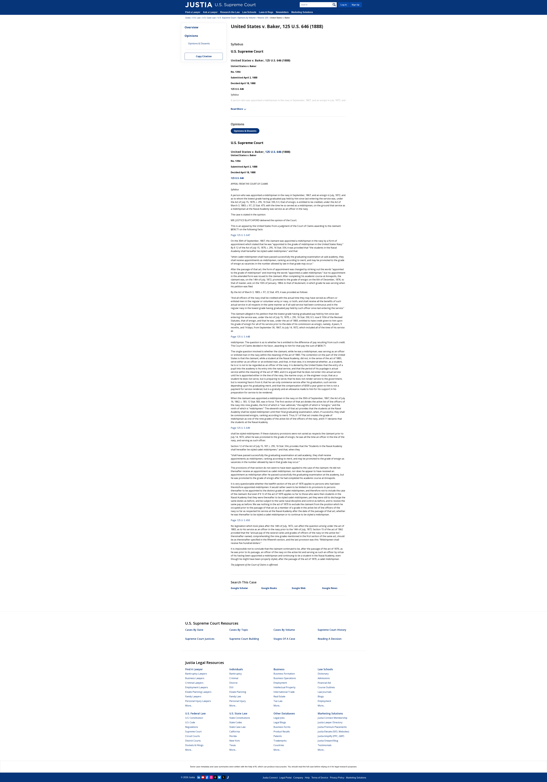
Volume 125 (262, 18)
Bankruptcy (235, 673)
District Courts (193, 740)
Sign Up (355, 5)
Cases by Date (194, 629)
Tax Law (278, 701)
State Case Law (237, 727)
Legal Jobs (279, 717)
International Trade (284, 691)
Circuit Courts (192, 736)
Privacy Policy (337, 777)
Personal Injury (237, 701)
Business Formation (284, 673)
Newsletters (282, 12)
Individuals (236, 669)
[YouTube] (203, 777)
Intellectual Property (284, 687)
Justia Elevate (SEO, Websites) (333, 731)
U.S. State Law (238, 713)
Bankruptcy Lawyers (196, 673)
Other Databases (284, 713)
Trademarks (280, 740)
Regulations (191, 727)
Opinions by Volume (247, 18)
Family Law (235, 696)
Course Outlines (326, 687)
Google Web (299, 588)
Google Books (269, 588)
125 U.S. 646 (273, 152)
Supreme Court (193, 731)
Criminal (233, 678)
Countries (279, 745)
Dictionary (323, 673)
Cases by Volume (284, 629)
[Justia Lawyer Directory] (227, 777)
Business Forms (282, 727)
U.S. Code (190, 722)
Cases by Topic (238, 629)
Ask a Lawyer (210, 12)
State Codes (235, 722)
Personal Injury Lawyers (198, 701)
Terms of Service (319, 777)
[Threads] (215, 777)
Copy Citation (204, 56)
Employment (280, 682)
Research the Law (230, 12)
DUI (231, 687)
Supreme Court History (332, 629)
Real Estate (279, 696)
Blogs (321, 696)
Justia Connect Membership (332, 717)
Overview (191, 27)
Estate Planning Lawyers (198, 691)
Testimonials (324, 745)
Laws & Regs (266, 12)
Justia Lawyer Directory (330, 722)
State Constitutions (239, 717)
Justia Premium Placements (332, 727)
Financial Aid (324, 682)
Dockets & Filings (194, 745)
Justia (187, 18)
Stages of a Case (284, 638)
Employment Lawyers (196, 687)
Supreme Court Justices (199, 638)
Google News (329, 588)
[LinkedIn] (198, 777)
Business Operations (285, 678)
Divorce (233, 682)
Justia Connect (270, 777)
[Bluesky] (219, 777)
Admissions (324, 678)
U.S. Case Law (209, 18)
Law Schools (249, 12)
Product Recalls (282, 731)
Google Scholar (239, 588)
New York (234, 740)
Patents (278, 736)
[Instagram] (211, 777)
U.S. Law (196, 18)
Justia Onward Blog (328, 740)
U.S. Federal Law (195, 713)
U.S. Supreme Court (227, 18)
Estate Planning (237, 691)
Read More (237, 108)
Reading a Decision (329, 638)
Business (279, 669)
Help (307, 777)
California (234, 731)
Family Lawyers (193, 696)
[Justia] (198, 4)
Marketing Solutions (302, 12)
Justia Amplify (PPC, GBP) (331, 736)
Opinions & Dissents (245, 130)
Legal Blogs (280, 722)
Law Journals (324, 691)
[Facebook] (207, 777)
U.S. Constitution (194, 717)
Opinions (191, 36)
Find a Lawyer (192, 12)
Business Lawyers (194, 678)
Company (298, 777)
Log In (344, 5)
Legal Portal (285, 777)
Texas (232, 745)
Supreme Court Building (244, 638)
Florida (233, 736)
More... (188, 705)
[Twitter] (223, 777)
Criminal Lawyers (194, 682)
